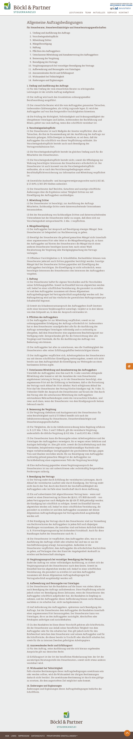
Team (88, 12)
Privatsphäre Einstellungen (61, 736)
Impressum (23, 736)
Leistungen (76, 12)
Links (13, 736)
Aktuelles (99, 12)
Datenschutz (38, 736)
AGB (7, 736)
